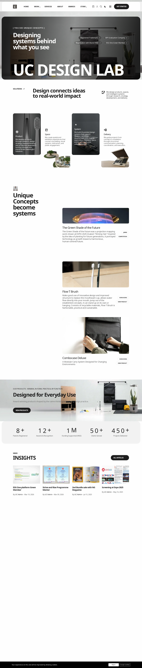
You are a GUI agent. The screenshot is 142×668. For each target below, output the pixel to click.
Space (47, 134)
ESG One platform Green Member (24, 488)
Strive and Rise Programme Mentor (55, 488)
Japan (125, 232)
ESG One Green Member (115, 43)
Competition (123, 236)
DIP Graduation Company (115, 38)
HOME (26, 6)
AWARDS (71, 6)
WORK (36, 6)
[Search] (101, 7)
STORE (83, 6)
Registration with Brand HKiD (87, 43)
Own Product (122, 302)
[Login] (97, 6)
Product (18, 136)
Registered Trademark (89, 38)
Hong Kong (123, 298)
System (77, 129)
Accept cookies (125, 665)
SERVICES (48, 6)
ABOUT (60, 6)
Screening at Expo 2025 (112, 487)
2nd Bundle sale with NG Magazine (83, 488)
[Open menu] (110, 6)
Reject (113, 665)
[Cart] (93, 6)
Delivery (107, 134)
